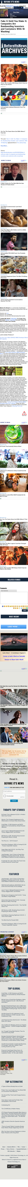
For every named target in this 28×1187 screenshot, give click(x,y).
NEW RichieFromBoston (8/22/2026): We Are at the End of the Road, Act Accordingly (13, 899)
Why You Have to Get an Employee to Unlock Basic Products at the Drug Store (13, 1145)
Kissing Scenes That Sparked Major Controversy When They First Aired (6, 1086)
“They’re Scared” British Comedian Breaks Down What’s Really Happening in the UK (12, 1140)
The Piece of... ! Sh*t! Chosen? (9, 854)
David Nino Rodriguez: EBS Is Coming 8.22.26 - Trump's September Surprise (13, 859)
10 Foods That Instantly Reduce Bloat (10, 446)
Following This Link (17, 406)
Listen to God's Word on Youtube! (14, 670)
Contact (23, 1160)
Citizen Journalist (10, 320)
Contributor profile (13, 10)
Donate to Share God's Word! (14, 673)
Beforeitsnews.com (12, 6)
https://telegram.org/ (21, 780)
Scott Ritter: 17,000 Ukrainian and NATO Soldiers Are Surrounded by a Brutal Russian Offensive (13, 840)
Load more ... (14, 640)
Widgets (18, 1165)
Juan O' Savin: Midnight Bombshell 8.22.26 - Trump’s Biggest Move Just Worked (13, 845)
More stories (21, 10)
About (3, 1160)
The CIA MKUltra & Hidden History (10, 1122)
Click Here (14, 318)
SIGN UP (6, 801)
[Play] (14, 656)
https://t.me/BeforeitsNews (19, 782)
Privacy (2, 1162)
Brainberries (4, 181)
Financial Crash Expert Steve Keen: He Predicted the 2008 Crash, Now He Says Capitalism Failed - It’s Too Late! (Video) (12, 1065)
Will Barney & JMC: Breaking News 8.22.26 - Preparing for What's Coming (13, 850)
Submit (14, 814)
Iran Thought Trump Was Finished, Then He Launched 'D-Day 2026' (13, 1045)
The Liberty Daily (21, 142)
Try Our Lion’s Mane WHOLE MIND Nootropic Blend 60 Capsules (13, 402)
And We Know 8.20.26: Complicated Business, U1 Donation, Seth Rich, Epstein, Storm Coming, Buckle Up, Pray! (13, 1059)
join (8, 313)
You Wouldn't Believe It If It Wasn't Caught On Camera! (14, 719)
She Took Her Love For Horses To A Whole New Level (13, 700)
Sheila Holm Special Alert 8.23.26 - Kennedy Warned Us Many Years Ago (13, 914)
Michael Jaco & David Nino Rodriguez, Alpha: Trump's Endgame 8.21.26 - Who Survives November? (13, 1015)
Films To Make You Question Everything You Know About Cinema (13, 738)
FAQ (18, 1160)
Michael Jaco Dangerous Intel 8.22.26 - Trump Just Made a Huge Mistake (13, 909)
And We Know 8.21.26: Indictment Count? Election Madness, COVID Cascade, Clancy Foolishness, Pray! (13, 1029)
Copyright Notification (21, 1162)
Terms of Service (10, 1162)
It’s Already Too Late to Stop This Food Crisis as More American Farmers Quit (13, 875)
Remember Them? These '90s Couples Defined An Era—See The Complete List (13, 970)
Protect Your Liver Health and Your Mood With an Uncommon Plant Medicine (13, 1104)
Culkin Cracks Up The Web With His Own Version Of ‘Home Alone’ (12, 184)
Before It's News (11, 1)
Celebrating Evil (5, 1118)
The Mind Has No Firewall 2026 (9, 933)
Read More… (4, 145)
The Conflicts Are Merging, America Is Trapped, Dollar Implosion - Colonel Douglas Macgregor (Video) (13, 1040)
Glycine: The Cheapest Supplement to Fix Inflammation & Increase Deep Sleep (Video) (13, 834)
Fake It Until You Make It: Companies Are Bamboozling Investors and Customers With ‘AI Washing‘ (14, 140)
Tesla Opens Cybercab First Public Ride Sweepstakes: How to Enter (12, 1114)
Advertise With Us (11, 1160)
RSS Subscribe (11, 1165)
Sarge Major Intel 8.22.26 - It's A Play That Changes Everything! (12, 864)
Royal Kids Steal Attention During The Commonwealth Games (11, 757)
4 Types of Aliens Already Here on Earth (12, 1100)
